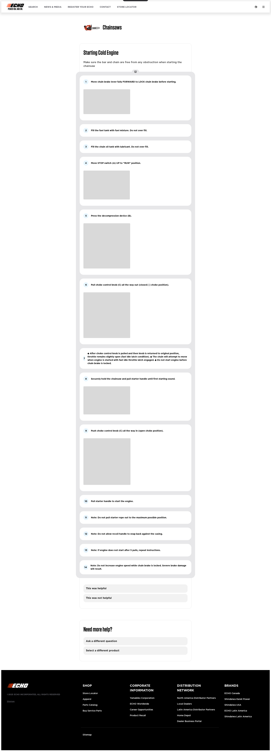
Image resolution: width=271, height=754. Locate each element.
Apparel (87, 699)
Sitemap (87, 734)
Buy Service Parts (92, 710)
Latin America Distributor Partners (196, 709)
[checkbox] (135, 588)
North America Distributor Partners (196, 698)
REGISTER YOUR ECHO (80, 7)
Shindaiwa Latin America (238, 716)
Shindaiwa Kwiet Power (237, 699)
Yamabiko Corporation (142, 698)
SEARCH (33, 7)
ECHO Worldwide (139, 704)
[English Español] (256, 7)
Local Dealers (184, 704)
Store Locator (90, 693)
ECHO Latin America (235, 710)
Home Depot (184, 715)
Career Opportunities (141, 709)
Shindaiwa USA (232, 705)
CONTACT (105, 7)
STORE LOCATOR (126, 7)
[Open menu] (263, 7)
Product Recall (138, 715)
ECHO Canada (232, 693)
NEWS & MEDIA (52, 7)
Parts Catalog (90, 705)
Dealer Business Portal (189, 721)
